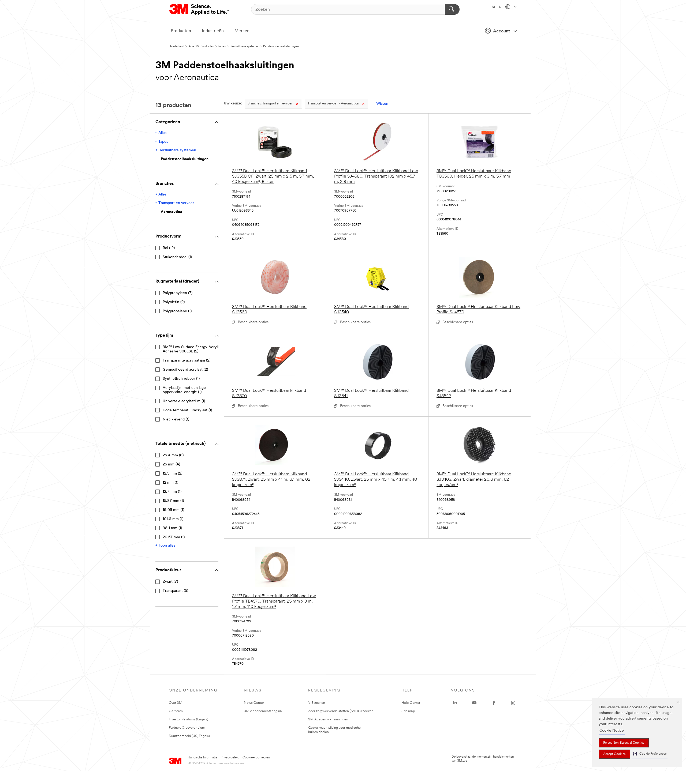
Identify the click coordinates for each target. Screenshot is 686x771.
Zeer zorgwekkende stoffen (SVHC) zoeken (340, 711)
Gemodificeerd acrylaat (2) (185, 370)
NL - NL (498, 7)
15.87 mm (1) (173, 501)
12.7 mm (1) (172, 492)
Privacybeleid (230, 757)
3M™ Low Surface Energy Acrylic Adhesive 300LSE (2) (192, 349)
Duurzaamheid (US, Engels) (189, 736)
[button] (650, 754)
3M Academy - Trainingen (328, 719)
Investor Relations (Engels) (188, 719)
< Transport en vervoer (174, 203)
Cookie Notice (611, 731)
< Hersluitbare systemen (175, 150)
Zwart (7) (170, 582)
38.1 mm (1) (172, 528)
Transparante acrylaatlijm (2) (186, 361)
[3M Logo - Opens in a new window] (199, 9)
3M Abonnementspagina (263, 711)
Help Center (410, 703)
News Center (254, 703)
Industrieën (213, 31)
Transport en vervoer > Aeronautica (333, 103)
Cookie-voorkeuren (256, 757)
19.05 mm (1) (173, 510)
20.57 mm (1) (174, 537)
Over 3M (175, 703)
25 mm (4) (171, 464)
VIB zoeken (316, 703)
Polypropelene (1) (177, 311)
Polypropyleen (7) (177, 293)
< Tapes (161, 142)
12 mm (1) (170, 483)
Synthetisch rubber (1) (181, 379)
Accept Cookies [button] (614, 754)
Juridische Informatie (202, 757)
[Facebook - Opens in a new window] (494, 703)
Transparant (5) (175, 591)
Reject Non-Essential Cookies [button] (623, 742)
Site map (408, 711)
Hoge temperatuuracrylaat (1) (187, 410)
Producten (181, 31)
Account (501, 31)
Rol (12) (169, 248)
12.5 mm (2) (172, 474)
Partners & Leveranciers (187, 727)
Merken (241, 31)
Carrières (176, 711)
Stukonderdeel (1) (177, 257)
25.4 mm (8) (173, 455)
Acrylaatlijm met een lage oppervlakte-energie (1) (184, 390)
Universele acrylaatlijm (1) (184, 401)
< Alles (160, 133)
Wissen (382, 104)
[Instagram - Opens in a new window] (513, 703)
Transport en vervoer (270, 103)
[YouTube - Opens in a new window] (474, 703)
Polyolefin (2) (174, 302)
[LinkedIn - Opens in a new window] (455, 703)
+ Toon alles (165, 546)
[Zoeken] (452, 9)
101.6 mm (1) (173, 519)
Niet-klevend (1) (176, 420)
